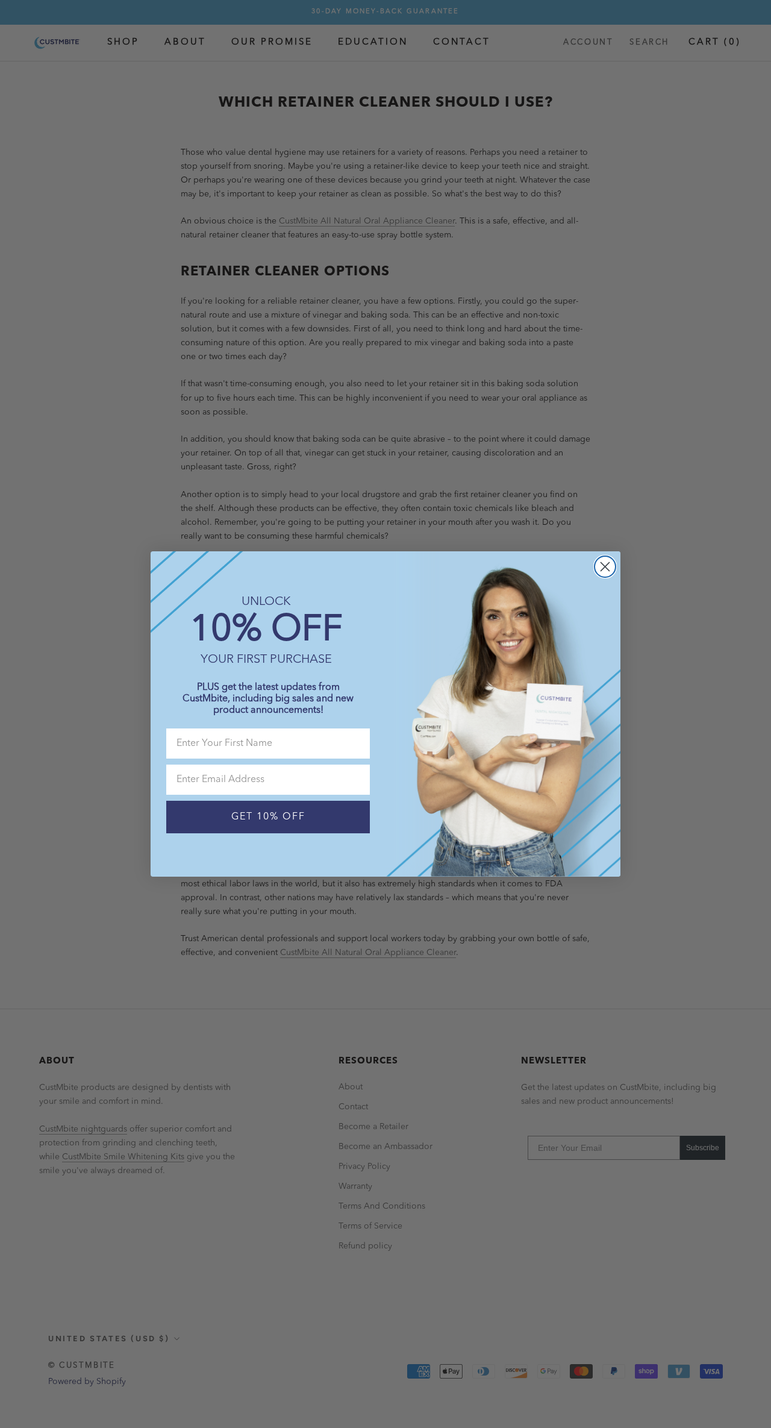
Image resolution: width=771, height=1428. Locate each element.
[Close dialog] (605, 566)
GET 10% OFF (268, 817)
